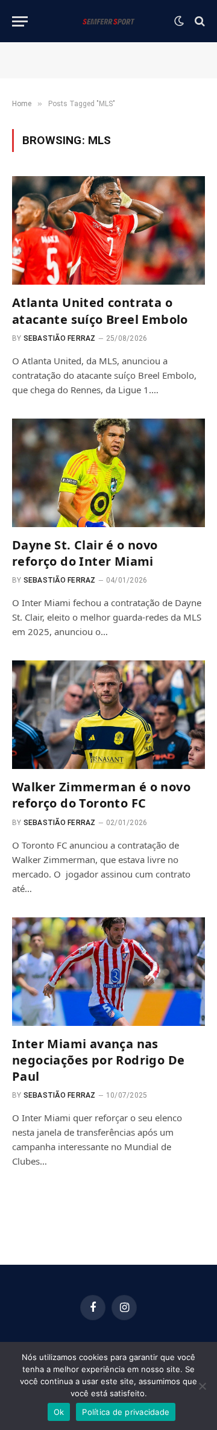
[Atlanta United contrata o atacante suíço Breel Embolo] (108, 230)
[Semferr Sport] (108, 21)
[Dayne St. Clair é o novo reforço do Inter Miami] (108, 473)
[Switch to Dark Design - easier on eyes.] (179, 21)
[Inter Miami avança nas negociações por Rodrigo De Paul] (108, 971)
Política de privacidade (125, 1412)
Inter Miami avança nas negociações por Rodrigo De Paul (98, 1060)
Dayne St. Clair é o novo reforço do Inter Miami (85, 553)
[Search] (198, 21)
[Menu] (20, 21)
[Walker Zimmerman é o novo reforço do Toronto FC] (108, 714)
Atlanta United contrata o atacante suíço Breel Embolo (100, 310)
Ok (59, 1412)
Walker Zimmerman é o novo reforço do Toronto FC (101, 795)
